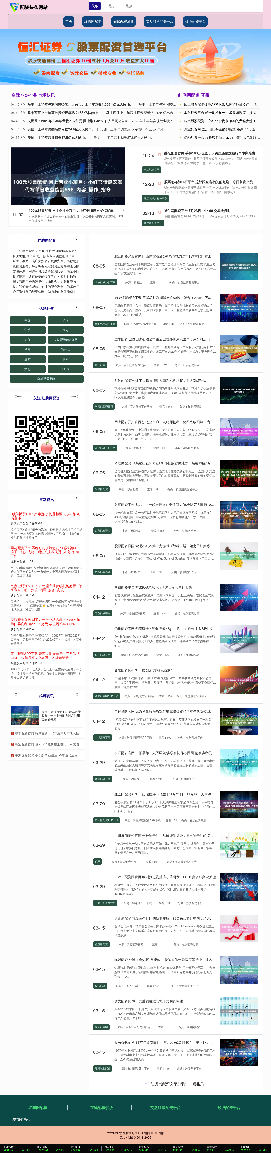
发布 (27, 359)
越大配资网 (101, 1027)
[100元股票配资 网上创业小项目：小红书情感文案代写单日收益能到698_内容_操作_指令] (68, 185)
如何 (27, 339)
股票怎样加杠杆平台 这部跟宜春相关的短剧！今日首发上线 (208, 181)
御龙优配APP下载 (105, 323)
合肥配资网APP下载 (106, 696)
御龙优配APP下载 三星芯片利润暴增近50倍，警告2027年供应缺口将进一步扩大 (174, 297)
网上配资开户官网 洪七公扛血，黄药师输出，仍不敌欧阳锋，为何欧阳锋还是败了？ (177, 421)
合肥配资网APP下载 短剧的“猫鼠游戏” (143, 670)
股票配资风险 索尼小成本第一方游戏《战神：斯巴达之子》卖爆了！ (165, 545)
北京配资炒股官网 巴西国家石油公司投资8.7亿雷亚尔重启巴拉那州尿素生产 (171, 256)
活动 (65, 369)
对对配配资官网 (104, 406)
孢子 (97, 861)
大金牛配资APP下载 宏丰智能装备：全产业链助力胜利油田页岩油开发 (61, 715)
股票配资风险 (102, 572)
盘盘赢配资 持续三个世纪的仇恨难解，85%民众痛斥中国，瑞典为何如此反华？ (174, 918)
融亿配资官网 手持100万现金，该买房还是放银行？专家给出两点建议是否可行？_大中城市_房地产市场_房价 (46, 551)
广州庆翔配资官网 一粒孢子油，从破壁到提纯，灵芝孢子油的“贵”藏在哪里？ (171, 835)
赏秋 (27, 349)
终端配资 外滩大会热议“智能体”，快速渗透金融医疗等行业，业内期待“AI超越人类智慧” (179, 959)
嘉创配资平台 (102, 613)
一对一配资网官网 (105, 903)
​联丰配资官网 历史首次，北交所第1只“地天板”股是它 (52, 733)
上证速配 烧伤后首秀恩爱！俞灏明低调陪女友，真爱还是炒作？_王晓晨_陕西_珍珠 (47, 647)
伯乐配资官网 (102, 654)
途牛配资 (100, 365)
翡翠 (65, 359)
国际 (65, 330)
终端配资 (100, 985)
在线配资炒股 (123, 21)
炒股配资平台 (195, 21)
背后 (65, 320)
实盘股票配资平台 (159, 21)
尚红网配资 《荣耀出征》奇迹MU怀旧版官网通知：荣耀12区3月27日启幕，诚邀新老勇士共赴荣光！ (189, 463)
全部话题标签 (46, 378)
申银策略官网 (102, 737)
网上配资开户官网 (105, 447)
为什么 (65, 349)
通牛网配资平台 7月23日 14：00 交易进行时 (197, 210)
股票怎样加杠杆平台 (155, 198)
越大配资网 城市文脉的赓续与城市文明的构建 (148, 1001)
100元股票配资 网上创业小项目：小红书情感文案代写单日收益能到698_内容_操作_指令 (95, 210)
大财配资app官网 (66, 339)
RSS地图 (144, 1133)
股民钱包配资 (102, 1068)
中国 (27, 320)
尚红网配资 (101, 489)
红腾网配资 (92, 21)
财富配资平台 (102, 530)
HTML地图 (158, 1133)
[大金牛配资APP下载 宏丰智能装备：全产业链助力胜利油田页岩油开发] (25, 715)
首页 (68, 21)
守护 (27, 330)
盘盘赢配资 (101, 944)
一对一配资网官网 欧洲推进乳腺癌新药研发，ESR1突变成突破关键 (165, 876)
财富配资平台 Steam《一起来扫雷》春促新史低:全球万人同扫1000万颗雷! (170, 504)
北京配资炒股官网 (105, 282)
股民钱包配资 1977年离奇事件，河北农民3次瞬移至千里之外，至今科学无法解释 (175, 1042)
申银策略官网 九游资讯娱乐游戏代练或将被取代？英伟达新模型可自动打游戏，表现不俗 (180, 711)
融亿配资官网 (151, 169)
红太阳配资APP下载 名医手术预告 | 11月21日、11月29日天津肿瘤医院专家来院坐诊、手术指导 (186, 794)
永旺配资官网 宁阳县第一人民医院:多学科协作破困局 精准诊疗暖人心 (166, 752)
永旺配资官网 (102, 778)
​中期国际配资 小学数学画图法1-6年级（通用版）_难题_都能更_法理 (63, 755)
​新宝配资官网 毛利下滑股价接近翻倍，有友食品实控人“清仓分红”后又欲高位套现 (72, 744)
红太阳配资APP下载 (106, 820)
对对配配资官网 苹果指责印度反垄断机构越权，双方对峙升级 (160, 380)
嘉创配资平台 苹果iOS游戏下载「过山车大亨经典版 (153, 587)
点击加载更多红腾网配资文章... (175, 1084)
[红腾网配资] (29, 7)
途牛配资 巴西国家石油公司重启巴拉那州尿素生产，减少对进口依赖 (165, 339)
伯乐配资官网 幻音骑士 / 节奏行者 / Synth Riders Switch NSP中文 (163, 628)
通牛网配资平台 (153, 222)
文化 (27, 369)
